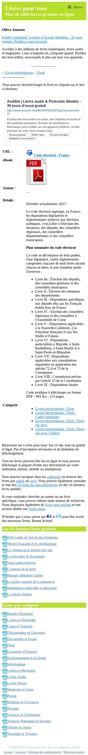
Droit (41, 72)
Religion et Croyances (23, 702)
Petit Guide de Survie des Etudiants (32, 537)
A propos (20, 752)
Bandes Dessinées (20, 614)
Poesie (11, 696)
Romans (13, 708)
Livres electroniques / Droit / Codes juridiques (55, 415)
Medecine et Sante (20, 689)
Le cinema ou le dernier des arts (29, 550)
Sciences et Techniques (23, 715)
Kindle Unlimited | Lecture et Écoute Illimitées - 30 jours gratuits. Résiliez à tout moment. (42, 39)
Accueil (8, 752)
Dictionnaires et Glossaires (26, 633)
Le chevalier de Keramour (25, 556)
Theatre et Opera (19, 727)
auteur (20, 481)
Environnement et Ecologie (26, 658)
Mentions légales (73, 752)
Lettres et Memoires (21, 670)
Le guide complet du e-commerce (31, 582)
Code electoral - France (51, 155)
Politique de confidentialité (44, 752)
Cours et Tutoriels (19, 626)
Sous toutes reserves (21, 563)
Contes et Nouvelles (21, 620)
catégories (54, 477)
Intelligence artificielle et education (32, 588)
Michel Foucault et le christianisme (32, 544)
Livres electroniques (19, 72)
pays (33, 481)
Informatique (16, 664)
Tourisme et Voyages (22, 734)
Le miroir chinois (19, 594)
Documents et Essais (22, 639)
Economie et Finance (22, 651)
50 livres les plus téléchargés (37, 485)
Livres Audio (16, 677)
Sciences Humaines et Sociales (29, 721)
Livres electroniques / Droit (54, 409)
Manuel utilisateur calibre (25, 575)
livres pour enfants (58, 505)
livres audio (37, 509)
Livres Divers (17, 683)
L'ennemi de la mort (21, 569)
